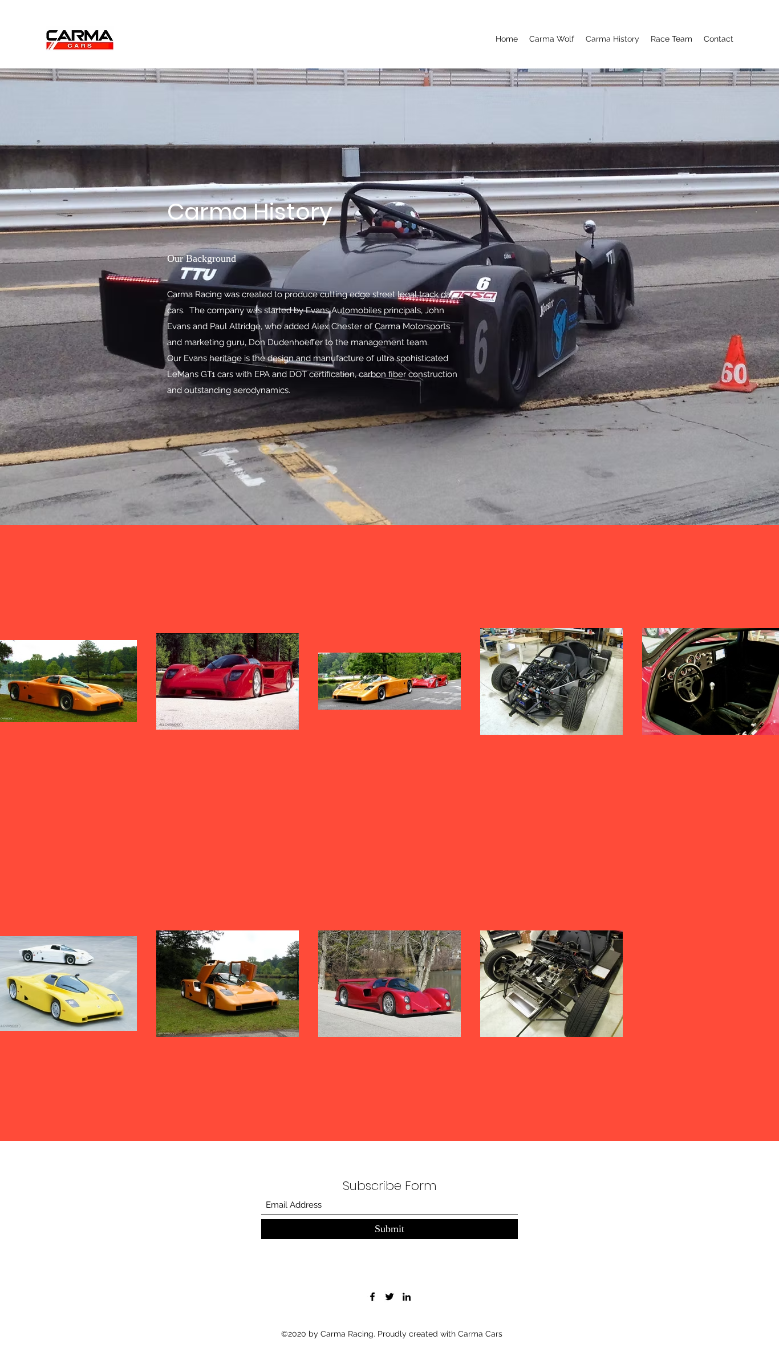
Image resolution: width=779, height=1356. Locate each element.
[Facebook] (372, 1296)
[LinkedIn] (406, 1296)
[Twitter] (389, 1296)
